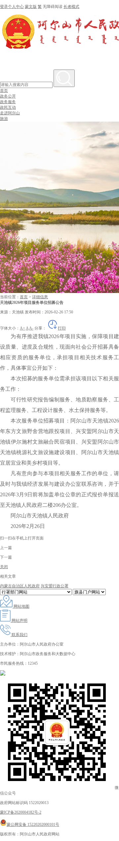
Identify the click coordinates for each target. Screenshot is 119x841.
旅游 (4, 118)
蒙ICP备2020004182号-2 (20, 812)
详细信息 (40, 297)
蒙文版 (31, 6)
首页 (4, 90)
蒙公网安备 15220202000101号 (33, 824)
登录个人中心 (12, 6)
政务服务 (8, 102)
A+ (22, 328)
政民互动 (8, 107)
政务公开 (8, 96)
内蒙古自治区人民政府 (20, 586)
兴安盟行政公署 (54, 586)
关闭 (4, 567)
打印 (62, 328)
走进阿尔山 (10, 113)
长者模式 (71, 6)
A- (31, 328)
